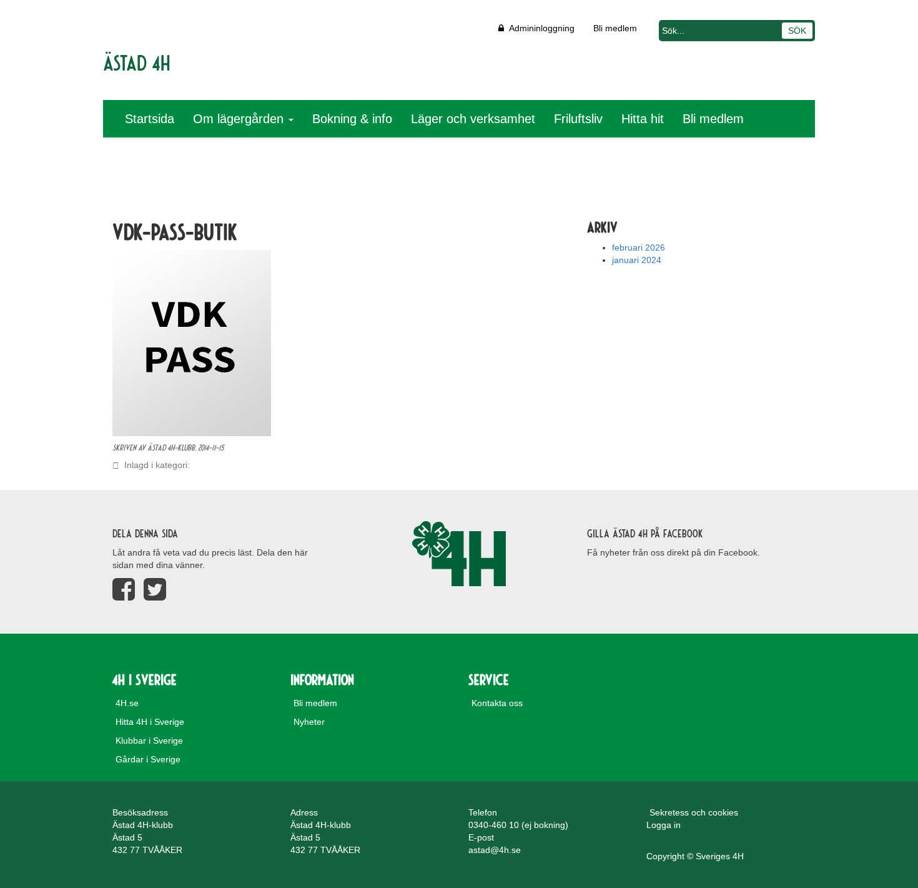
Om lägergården (240, 119)
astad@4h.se (494, 850)
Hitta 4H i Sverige (150, 722)
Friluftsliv (578, 119)
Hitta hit (642, 119)
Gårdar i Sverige (148, 759)
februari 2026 (638, 247)
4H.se (127, 703)
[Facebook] (123, 589)
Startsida (149, 119)
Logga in (663, 825)
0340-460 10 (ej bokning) (518, 825)
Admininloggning (539, 28)
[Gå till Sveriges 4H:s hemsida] (459, 553)
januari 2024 (636, 260)
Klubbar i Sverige (149, 741)
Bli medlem (615, 28)
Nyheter (309, 722)
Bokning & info (352, 119)
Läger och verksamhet (473, 119)
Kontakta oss (497, 703)
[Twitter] (155, 589)
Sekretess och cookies (693, 812)
